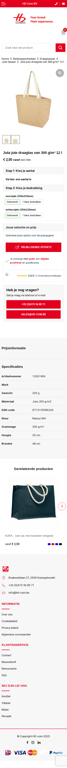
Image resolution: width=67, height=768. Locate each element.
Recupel (6, 716)
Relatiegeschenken (24, 58)
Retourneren (9, 668)
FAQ (4, 675)
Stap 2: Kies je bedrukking (24, 188)
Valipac (6, 703)
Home (5, 58)
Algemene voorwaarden (16, 634)
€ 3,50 (12, 544)
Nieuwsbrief (9, 662)
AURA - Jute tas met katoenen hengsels (29, 535)
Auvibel (6, 696)
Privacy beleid (10, 627)
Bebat (5, 709)
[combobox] (29, 47)
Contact (6, 655)
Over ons (7, 614)
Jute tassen (9, 61)
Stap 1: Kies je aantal (20, 170)
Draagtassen (47, 58)
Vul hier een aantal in (18, 179)
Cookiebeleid (9, 621)
